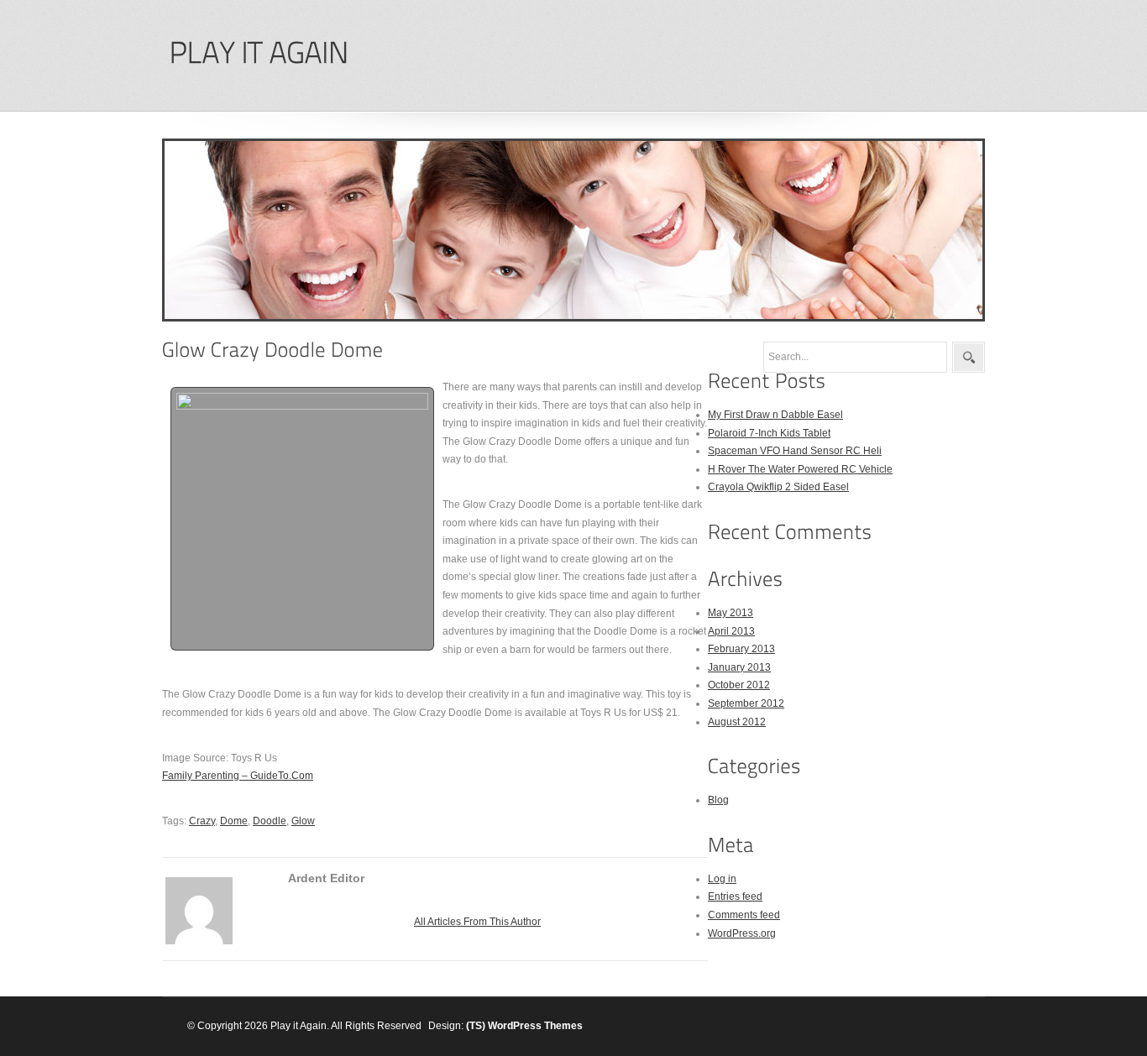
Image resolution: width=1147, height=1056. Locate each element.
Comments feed (744, 915)
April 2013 (731, 631)
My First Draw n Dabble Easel (775, 415)
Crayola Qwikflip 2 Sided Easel (778, 487)
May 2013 (730, 613)
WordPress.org (742, 933)
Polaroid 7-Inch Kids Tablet (769, 433)
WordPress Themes (535, 1026)
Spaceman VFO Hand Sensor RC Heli (795, 451)
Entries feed (735, 896)
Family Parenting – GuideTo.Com (237, 776)
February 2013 (741, 649)
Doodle (269, 821)
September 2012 (746, 703)
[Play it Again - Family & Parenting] (258, 53)
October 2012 (739, 685)
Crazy (202, 821)
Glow (303, 821)
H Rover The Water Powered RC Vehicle (800, 469)
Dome (234, 821)
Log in (722, 879)
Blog (718, 800)
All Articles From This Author (477, 922)
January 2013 (739, 667)
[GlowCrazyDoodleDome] (273, 349)
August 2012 (737, 722)
